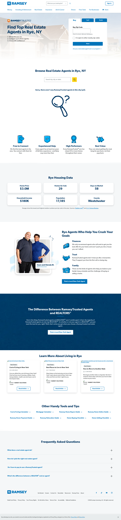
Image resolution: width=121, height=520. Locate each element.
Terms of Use (82, 517)
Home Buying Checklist (75, 418)
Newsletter (60, 493)
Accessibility (61, 500)
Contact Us (53, 493)
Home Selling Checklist (100, 418)
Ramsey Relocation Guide (49, 418)
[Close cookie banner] (118, 517)
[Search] (70, 3)
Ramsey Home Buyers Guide (69, 412)
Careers (47, 493)
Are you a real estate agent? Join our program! (86, 49)
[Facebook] (96, 493)
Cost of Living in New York (19, 367)
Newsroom (68, 493)
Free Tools (82, 10)
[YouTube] (107, 493)
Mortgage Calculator (43, 412)
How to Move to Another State (94, 369)
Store (106, 10)
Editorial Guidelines (71, 500)
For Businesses (94, 10)
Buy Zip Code (78, 27)
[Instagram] (112, 493)
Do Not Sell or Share (43, 500)
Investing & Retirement (23, 10)
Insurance (49, 10)
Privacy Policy (74, 517)
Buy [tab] (74, 20)
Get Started (41, 493)
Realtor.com (79, 208)
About (82, 493)
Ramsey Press (75, 493)
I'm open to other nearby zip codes (88, 38)
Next (87, 43)
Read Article (23, 388)
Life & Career (60, 10)
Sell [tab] (87, 20)
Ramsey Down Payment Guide (21, 418)
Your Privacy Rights (31, 500)
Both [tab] (101, 20)
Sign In (109, 3)
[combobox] (59, 3)
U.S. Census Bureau (92, 208)
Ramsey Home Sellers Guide (98, 412)
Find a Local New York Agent (74, 281)
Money (9, 10)
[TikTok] (101, 493)
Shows (73, 10)
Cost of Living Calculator (19, 412)
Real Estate (38, 10)
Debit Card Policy (11, 500)
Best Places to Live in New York (57, 367)
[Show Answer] (111, 450)
